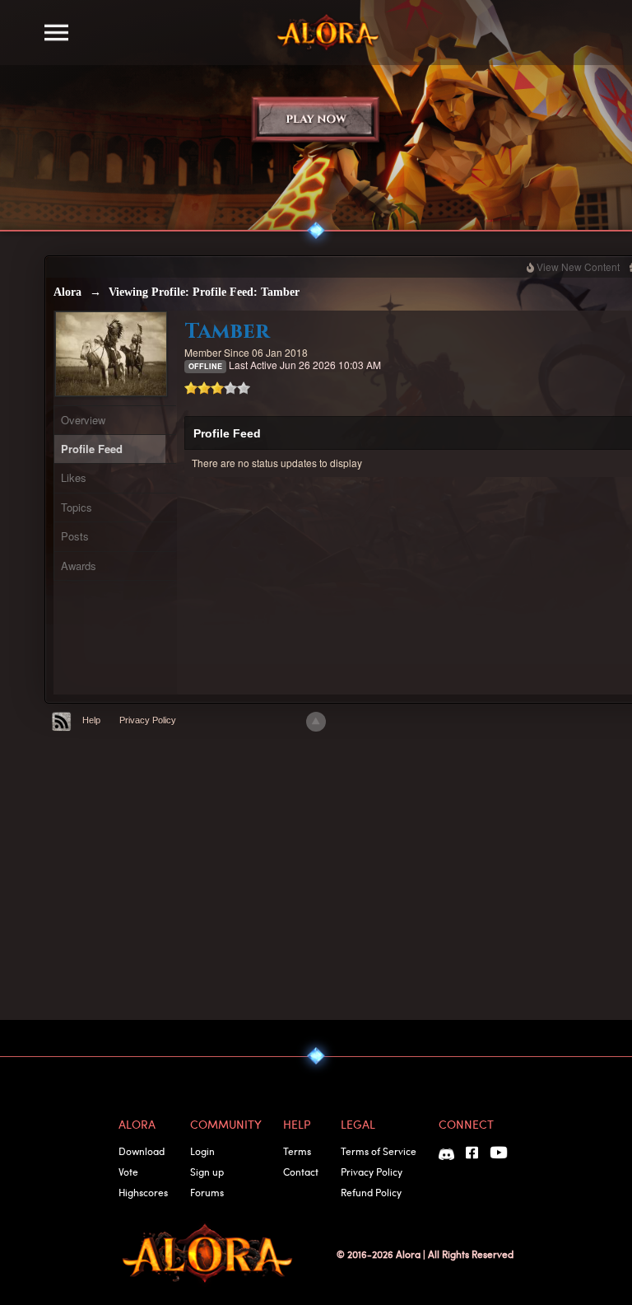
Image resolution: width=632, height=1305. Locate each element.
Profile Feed (92, 448)
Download (141, 1151)
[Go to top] (316, 722)
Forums (207, 1192)
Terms (297, 1151)
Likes (73, 477)
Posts (75, 536)
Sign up (207, 1171)
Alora (67, 292)
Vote (128, 1171)
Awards (78, 565)
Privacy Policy (147, 720)
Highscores (143, 1192)
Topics (76, 507)
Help (91, 720)
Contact (300, 1171)
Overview (83, 420)
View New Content (578, 267)
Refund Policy (371, 1192)
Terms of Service (378, 1151)
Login (202, 1151)
